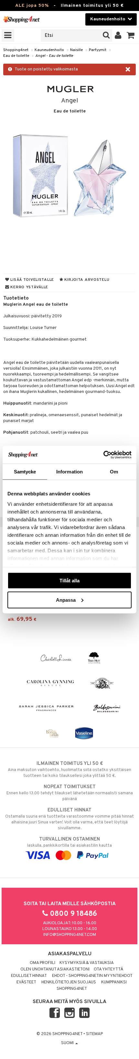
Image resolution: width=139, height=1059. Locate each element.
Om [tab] (114, 471)
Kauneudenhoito (49, 50)
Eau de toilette (16, 55)
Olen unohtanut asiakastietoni (55, 969)
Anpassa (66, 599)
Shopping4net (15, 50)
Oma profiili (42, 963)
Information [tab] (69, 471)
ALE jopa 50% (32, 5)
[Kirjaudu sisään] (118, 35)
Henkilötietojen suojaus (68, 982)
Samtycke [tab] (25, 471)
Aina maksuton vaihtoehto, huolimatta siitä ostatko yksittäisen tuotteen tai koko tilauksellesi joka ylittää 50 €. (69, 769)
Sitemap (94, 1034)
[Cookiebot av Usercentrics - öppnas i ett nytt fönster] (103, 454)
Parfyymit (97, 50)
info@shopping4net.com (69, 934)
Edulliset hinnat (29, 976)
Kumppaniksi (114, 982)
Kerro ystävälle (28, 287)
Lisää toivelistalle (31, 279)
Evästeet (26, 982)
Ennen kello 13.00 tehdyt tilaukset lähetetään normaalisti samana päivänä (69, 793)
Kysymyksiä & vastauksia (86, 963)
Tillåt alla (69, 580)
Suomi (68, 1043)
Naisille (76, 50)
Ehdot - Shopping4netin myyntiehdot (92, 976)
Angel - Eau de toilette (54, 55)
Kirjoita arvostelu (86, 279)
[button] (130, 35)
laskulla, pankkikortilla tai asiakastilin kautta (69, 842)
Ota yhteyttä (108, 969)
